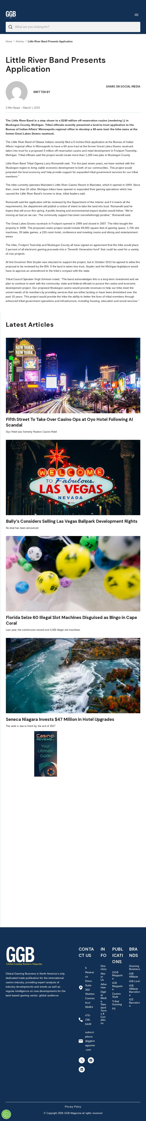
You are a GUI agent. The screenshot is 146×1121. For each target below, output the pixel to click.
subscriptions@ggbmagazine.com (90, 1041)
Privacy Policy (73, 1106)
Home (9, 41)
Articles (20, 41)
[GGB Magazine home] (11, 14)
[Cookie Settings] (6, 1114)
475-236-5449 (88, 1020)
